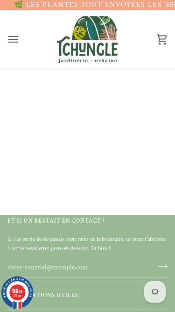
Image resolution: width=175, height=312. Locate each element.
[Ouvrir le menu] (21, 39)
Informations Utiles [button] (43, 295)
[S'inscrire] (160, 266)
